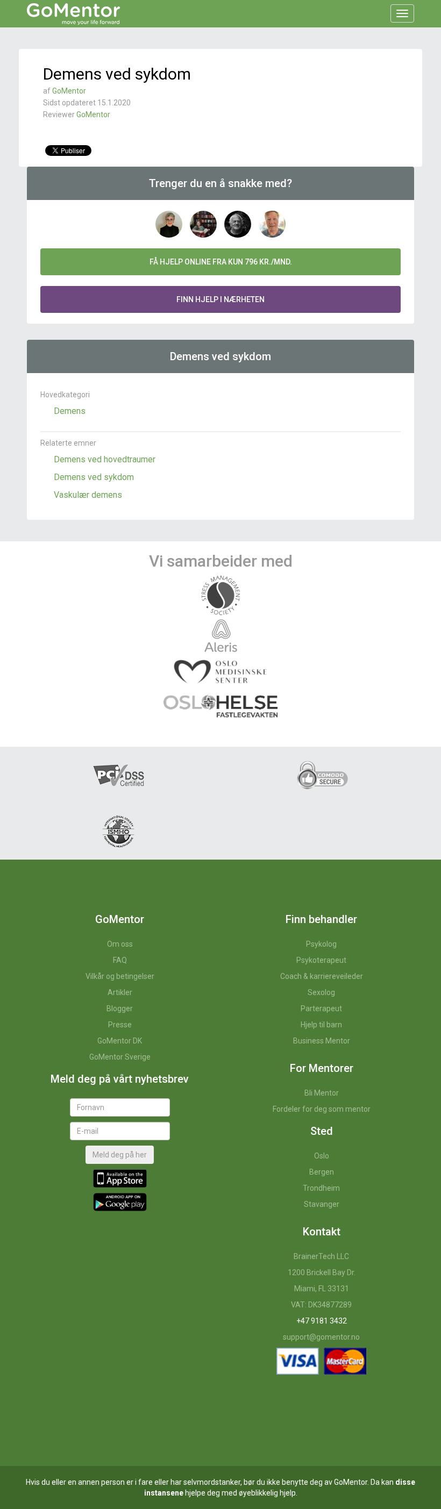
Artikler (120, 992)
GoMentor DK (119, 1040)
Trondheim (321, 1188)
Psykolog (321, 944)
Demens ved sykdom (94, 477)
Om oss (120, 944)
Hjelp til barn (321, 1024)
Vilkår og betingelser (120, 976)
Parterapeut (321, 1008)
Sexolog (321, 992)
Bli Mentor (321, 1093)
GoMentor (69, 91)
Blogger (119, 1008)
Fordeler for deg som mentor (322, 1109)
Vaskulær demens (88, 495)
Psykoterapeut (321, 960)
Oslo (321, 1156)
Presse (120, 1024)
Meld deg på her (120, 1154)
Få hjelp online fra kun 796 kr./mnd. (221, 262)
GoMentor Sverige (120, 1057)
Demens (70, 411)
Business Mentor (321, 1040)
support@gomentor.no (321, 1337)
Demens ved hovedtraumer (104, 459)
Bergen (321, 1172)
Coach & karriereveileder (321, 976)
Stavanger (321, 1204)
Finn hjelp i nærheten (220, 299)
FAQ (120, 960)
